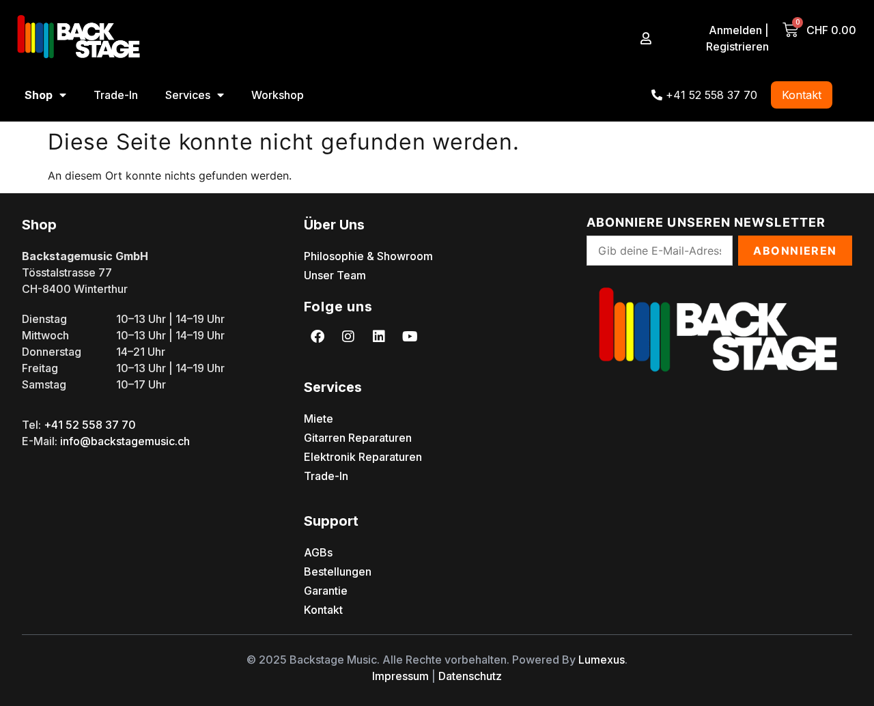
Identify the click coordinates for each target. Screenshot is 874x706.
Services (187, 95)
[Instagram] (348, 336)
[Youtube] (409, 336)
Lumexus (601, 659)
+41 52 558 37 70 (90, 425)
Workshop (277, 95)
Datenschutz (470, 676)
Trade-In (116, 95)
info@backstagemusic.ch (125, 441)
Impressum (400, 676)
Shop (39, 95)
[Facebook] (317, 336)
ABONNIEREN (795, 250)
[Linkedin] (379, 336)
